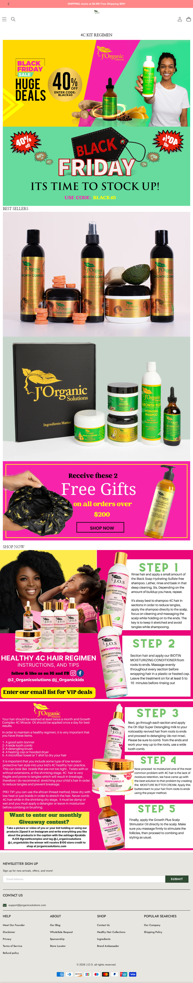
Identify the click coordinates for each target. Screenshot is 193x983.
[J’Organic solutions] (96, 13)
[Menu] (4, 19)
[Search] (13, 19)
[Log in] (179, 19)
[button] (184, 4)
